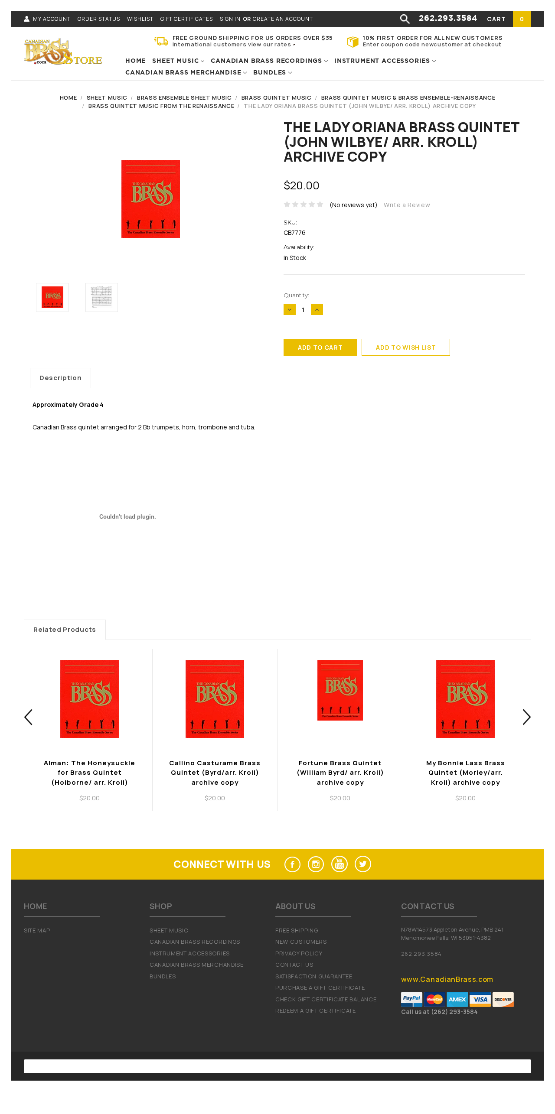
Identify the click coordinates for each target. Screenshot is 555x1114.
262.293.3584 (448, 18)
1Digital (367, 1066)
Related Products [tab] (64, 629)
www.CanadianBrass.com (447, 979)
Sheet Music (176, 61)
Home (135, 61)
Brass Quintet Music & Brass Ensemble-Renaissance (408, 97)
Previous (28, 717)
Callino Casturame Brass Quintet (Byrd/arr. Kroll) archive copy (215, 772)
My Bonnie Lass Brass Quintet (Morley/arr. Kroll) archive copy (465, 772)
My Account (52, 19)
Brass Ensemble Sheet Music (184, 97)
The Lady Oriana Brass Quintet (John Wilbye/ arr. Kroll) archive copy (360, 106)
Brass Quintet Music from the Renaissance (161, 106)
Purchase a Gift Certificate (320, 987)
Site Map (37, 930)
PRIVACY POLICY (299, 953)
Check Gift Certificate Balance (325, 999)
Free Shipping (296, 930)
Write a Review (407, 205)
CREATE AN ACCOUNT (283, 19)
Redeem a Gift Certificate (315, 1010)
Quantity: (296, 295)
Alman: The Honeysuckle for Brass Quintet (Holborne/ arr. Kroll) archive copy (89, 777)
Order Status (99, 19)
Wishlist (140, 19)
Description (60, 377)
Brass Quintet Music (277, 97)
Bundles (270, 72)
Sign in (230, 19)
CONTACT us (294, 964)
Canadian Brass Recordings (267, 61)
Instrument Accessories (383, 61)
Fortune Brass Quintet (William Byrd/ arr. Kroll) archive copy (340, 772)
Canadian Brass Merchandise (184, 72)
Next (527, 717)
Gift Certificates (186, 19)
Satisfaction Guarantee (314, 976)
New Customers (301, 941)
